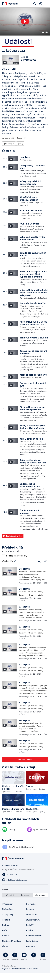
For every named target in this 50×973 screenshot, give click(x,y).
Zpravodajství (9, 143)
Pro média (30, 903)
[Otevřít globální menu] (47, 3)
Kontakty (30, 946)
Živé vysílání (7, 909)
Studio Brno (31, 914)
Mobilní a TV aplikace (11, 941)
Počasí (5, 930)
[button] (25, 22)
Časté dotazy (32, 941)
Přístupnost (33, 968)
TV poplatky (7, 914)
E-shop (5, 935)
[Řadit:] (45, 561)
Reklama (30, 909)
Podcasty (6, 925)
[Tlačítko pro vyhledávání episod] (39, 561)
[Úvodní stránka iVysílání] (10, 3)
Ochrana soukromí (18, 968)
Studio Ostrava (33, 919)
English (5, 968)
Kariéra (29, 930)
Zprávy (20, 143)
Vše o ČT (6, 946)
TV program (7, 903)
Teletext (6, 919)
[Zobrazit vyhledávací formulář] (35, 3)
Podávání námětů (34, 935)
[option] (9, 895)
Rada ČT (30, 925)
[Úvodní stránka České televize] (13, 858)
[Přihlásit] (41, 3)
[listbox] (25, 895)
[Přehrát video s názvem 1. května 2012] (25, 21)
